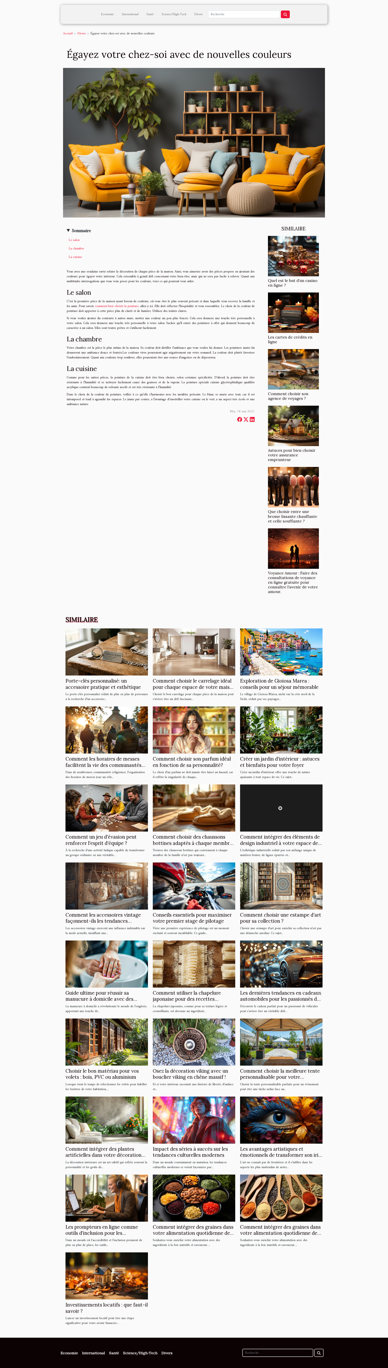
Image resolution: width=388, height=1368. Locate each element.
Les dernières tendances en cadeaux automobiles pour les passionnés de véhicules (281, 999)
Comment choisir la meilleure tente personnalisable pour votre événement (280, 1077)
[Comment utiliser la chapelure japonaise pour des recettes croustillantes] (194, 964)
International (130, 14)
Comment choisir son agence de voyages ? (288, 396)
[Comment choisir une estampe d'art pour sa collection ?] (281, 886)
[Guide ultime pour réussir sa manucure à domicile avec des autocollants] (106, 964)
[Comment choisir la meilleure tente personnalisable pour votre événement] (281, 1042)
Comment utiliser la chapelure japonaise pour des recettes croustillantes (187, 999)
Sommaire (81, 230)
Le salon (74, 240)
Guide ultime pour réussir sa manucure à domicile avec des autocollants (99, 999)
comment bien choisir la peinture (117, 306)
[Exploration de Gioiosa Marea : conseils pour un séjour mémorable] (281, 652)
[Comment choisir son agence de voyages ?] (293, 369)
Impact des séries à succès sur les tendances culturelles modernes (190, 1152)
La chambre (76, 248)
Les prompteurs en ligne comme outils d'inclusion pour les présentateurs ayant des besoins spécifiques (101, 1236)
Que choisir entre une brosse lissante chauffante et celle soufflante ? (292, 516)
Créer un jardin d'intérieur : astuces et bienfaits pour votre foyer (279, 762)
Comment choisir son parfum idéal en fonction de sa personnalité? (192, 762)
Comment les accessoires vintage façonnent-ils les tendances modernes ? (103, 921)
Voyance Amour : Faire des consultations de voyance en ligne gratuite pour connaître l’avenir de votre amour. (293, 582)
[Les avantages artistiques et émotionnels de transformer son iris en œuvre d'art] (281, 1120)
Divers (198, 14)
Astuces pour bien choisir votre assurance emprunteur (291, 455)
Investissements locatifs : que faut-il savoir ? (106, 1308)
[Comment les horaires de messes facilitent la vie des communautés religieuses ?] (106, 730)
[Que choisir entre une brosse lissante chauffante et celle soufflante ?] (293, 487)
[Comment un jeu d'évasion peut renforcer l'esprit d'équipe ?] (106, 808)
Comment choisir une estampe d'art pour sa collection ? (280, 918)
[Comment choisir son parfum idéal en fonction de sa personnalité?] (194, 730)
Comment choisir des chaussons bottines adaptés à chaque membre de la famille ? (192, 843)
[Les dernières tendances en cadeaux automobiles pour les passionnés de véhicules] (281, 964)
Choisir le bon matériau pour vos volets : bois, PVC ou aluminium (102, 1074)
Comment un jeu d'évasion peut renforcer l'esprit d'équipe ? (101, 840)
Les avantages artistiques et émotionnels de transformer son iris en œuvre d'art (280, 1155)
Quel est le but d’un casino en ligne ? (292, 283)
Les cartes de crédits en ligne (290, 339)
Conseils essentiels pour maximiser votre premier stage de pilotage (192, 918)
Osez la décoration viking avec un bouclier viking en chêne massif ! (190, 1074)
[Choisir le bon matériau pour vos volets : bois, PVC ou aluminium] (106, 1042)
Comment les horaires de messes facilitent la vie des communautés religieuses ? (103, 765)
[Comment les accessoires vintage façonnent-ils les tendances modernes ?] (106, 886)
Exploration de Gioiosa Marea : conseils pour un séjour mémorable (279, 684)
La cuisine (75, 257)
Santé (150, 14)
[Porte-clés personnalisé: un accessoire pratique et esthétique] (106, 652)
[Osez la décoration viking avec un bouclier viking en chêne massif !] (194, 1042)
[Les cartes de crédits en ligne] (293, 313)
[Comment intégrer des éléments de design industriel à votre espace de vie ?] (281, 808)
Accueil (68, 33)
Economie (107, 14)
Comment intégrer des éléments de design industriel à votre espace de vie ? (280, 843)
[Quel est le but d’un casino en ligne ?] (293, 256)
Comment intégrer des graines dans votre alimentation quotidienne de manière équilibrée (193, 1233)
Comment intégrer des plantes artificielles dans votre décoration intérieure (103, 1155)
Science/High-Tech (174, 14)
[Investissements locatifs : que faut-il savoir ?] (106, 1276)
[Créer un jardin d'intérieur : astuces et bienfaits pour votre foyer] (281, 730)
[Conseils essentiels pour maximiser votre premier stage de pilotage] (194, 886)
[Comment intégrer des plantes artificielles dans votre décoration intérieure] (106, 1120)
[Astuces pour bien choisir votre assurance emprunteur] (293, 426)
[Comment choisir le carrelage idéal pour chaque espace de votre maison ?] (194, 652)
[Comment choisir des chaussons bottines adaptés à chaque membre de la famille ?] (194, 808)
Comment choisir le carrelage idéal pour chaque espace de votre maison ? (194, 687)
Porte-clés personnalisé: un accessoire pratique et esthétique (103, 684)
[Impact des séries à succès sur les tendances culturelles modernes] (194, 1120)
